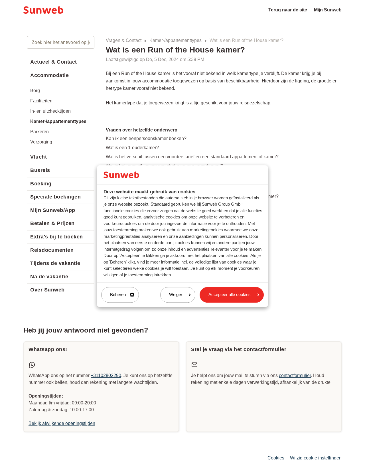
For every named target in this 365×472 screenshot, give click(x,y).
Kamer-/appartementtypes (175, 40)
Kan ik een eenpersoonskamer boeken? (146, 138)
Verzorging (41, 141)
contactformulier (295, 375)
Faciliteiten (41, 100)
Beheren (118, 294)
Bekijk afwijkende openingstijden (62, 423)
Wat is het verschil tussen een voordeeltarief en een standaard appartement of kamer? (192, 156)
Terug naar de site (287, 9)
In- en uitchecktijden (50, 111)
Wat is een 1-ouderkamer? (132, 147)
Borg (35, 90)
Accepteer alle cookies (229, 294)
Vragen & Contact (123, 40)
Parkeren (39, 131)
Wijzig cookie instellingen (316, 457)
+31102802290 (106, 375)
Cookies (275, 457)
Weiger (175, 294)
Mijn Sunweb (328, 9)
